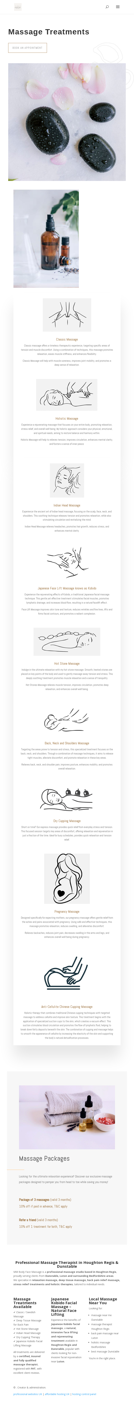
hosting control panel (84, 1394)
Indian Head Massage (67, 505)
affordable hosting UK (57, 1394)
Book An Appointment (28, 47)
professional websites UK (28, 1394)
